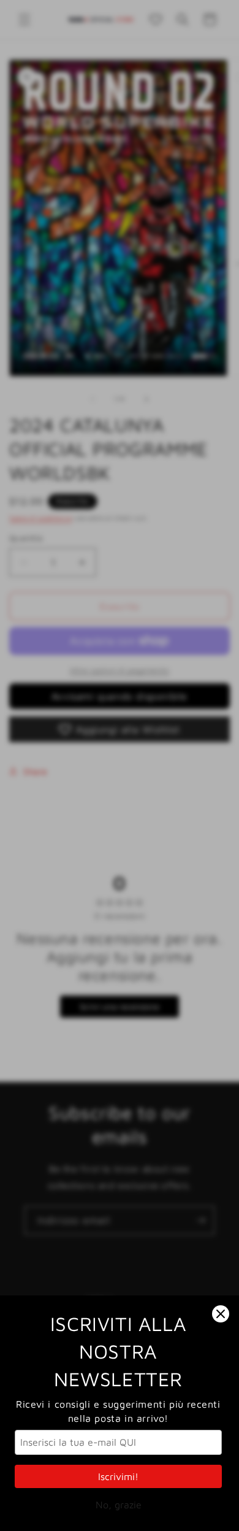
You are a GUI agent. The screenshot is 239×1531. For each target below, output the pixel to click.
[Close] (220, 1313)
